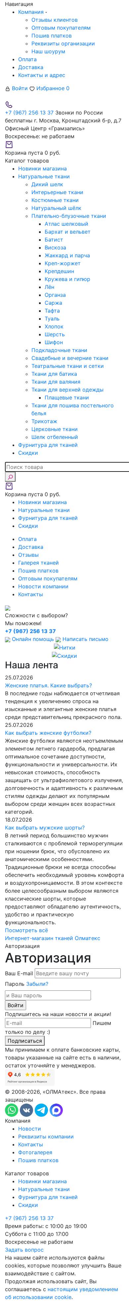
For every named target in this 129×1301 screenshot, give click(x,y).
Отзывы (28, 554)
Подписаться (25, 1040)
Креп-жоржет (63, 263)
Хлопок (54, 326)
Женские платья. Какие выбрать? (48, 685)
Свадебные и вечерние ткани (69, 358)
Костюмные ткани (55, 200)
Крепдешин (59, 271)
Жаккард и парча (67, 255)
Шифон (54, 342)
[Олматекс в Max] (56, 1109)
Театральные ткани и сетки (67, 366)
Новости (29, 1128)
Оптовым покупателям (61, 27)
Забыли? (37, 984)
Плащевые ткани (67, 397)
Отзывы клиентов (54, 19)
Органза (55, 295)
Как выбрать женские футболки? (48, 732)
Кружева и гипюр (67, 279)
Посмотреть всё (26, 930)
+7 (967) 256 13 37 (29, 112)
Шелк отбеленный (54, 437)
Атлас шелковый (66, 223)
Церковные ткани (54, 429)
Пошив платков (51, 35)
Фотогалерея (35, 1152)
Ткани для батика (54, 373)
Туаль (52, 318)
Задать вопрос (24, 1249)
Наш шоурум (48, 51)
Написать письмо (84, 639)
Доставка (30, 67)
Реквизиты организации (63, 43)
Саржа (53, 302)
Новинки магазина (42, 1181)
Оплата (27, 59)
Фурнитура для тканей (48, 1197)
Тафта (52, 310)
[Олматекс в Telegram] (42, 1109)
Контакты (30, 594)
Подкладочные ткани (59, 350)
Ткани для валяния (55, 381)
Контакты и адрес (41, 75)
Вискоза (55, 247)
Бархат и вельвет (68, 231)
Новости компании (43, 586)
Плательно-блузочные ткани (68, 216)
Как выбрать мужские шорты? (45, 827)
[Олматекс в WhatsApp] (12, 1109)
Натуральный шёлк (56, 208)
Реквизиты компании (46, 1136)
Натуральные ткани (44, 1189)
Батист (54, 239)
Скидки (28, 1205)
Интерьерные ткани (57, 192)
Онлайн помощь (33, 639)
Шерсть (55, 334)
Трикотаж (44, 421)
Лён (49, 287)
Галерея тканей (38, 562)
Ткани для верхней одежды (67, 389)
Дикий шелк (47, 184)
